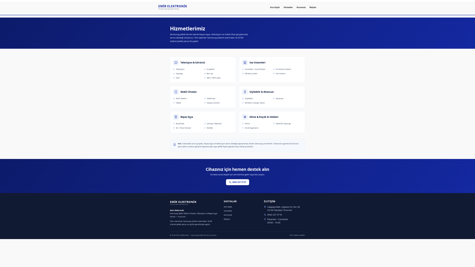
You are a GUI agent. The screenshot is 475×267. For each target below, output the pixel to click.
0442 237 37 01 (239, 182)
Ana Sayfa (228, 206)
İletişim (227, 219)
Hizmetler (228, 211)
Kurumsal (228, 215)
